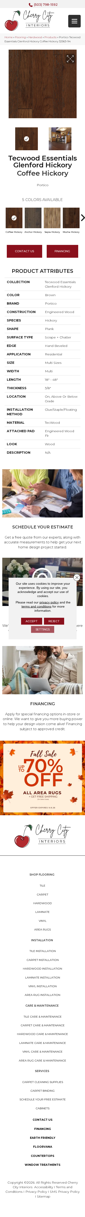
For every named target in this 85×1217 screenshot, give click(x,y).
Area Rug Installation (42, 995)
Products (50, 37)
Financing (42, 1129)
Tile (42, 885)
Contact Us (24, 251)
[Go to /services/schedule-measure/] (42, 510)
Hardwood (35, 37)
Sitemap (43, 1196)
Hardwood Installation (42, 968)
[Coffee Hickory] (14, 217)
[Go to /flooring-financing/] (42, 689)
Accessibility (43, 1187)
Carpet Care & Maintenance (43, 1025)
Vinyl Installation (42, 986)
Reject (54, 621)
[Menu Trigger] (74, 21)
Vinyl (42, 920)
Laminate (42, 912)
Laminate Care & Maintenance (42, 1043)
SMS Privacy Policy (65, 1192)
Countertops (42, 1156)
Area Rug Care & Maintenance (42, 1060)
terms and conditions (36, 606)
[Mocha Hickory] (71, 217)
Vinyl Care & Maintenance (42, 1051)
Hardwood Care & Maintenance (42, 1034)
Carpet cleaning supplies (42, 1082)
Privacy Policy (36, 1192)
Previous (7, 136)
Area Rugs (42, 929)
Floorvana (42, 1146)
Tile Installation (42, 951)
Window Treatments (42, 1164)
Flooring (20, 37)
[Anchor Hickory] (33, 217)
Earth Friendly (42, 1137)
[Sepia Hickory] (52, 217)
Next (78, 136)
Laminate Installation (42, 977)
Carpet (42, 894)
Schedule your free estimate (42, 1099)
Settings (43, 629)
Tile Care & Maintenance (43, 1016)
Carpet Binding (42, 1090)
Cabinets (42, 1108)
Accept (32, 621)
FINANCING (62, 251)
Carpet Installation (43, 960)
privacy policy (49, 602)
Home (8, 37)
